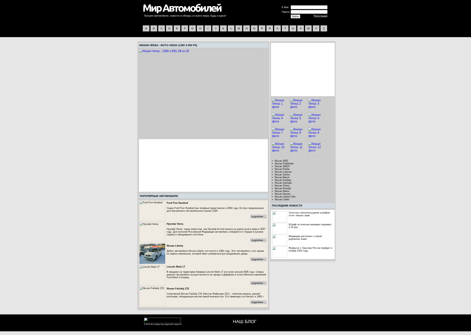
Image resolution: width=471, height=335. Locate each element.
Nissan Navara (282, 194)
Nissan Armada (283, 188)
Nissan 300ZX (282, 166)
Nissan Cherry (282, 185)
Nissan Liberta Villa (285, 196)
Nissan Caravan (283, 171)
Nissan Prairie (282, 169)
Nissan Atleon (282, 191)
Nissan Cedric (282, 199)
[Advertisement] (170, 165)
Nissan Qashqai (283, 182)
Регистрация (320, 16)
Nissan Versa (148, 45)
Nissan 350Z (281, 160)
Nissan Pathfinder (284, 163)
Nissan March (282, 177)
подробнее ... (258, 216)
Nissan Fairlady (283, 180)
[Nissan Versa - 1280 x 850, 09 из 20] (200, 93)
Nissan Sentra (282, 174)
